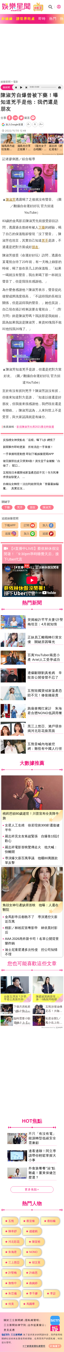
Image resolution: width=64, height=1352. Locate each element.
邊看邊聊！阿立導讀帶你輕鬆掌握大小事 (42, 1155)
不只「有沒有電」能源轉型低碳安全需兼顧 (42, 1138)
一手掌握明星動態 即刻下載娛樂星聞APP (28, 454)
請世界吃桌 (25, 18)
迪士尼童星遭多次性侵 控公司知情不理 (31, 952)
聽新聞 (6, 87)
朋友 (35, 247)
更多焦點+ (32, 1189)
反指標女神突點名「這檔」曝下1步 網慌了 (29, 440)
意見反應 (9, 1329)
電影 (15, 81)
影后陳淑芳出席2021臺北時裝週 (35, 426)
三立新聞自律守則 (15, 1325)
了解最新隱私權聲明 (35, 1346)
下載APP (9, 525)
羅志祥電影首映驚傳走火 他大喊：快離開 (31, 849)
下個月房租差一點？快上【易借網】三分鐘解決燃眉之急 (22, 1009)
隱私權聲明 (32, 1320)
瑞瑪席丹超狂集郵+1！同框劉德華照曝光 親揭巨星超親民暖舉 (8, 147)
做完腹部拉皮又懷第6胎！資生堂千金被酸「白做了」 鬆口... (31, 463)
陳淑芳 (11, 199)
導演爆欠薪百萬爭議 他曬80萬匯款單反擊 (31, 860)
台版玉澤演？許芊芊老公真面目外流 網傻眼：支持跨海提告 (15, 998)
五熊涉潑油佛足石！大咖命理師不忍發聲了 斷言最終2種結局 (53, 1009)
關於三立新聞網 (13, 1320)
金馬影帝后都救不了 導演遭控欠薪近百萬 (31, 919)
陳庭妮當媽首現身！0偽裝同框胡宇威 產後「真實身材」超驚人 (48, 998)
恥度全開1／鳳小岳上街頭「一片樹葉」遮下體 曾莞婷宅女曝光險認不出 (53, 1021)
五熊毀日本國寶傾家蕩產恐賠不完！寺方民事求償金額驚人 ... (31, 475)
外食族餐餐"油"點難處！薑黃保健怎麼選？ (42, 1172)
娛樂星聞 (6, 81)
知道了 (56, 1346)
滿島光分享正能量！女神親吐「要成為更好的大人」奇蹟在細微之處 (24, 147)
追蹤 (8, 533)
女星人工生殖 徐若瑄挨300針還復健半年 (32, 827)
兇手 (45, 240)
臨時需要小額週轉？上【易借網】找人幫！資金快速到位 (22, 1021)
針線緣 (7, 18)
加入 (45, 525)
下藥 (41, 227)
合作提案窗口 (36, 1325)
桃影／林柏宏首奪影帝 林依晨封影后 (31, 930)
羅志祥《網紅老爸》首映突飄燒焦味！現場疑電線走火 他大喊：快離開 (55, 147)
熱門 (53, 18)
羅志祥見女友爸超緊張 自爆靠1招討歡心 (32, 838)
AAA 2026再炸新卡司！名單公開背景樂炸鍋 (32, 941)
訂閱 (26, 525)
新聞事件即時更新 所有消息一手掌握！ (28, 447)
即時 (42, 18)
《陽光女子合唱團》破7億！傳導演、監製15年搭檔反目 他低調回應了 (39, 147)
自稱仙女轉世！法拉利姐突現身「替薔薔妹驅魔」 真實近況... (31, 486)
